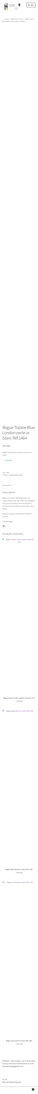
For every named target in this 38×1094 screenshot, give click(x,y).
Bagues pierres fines (17, 19)
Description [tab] (6, 485)
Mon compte (6, 1090)
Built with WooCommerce (11, 1082)
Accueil (6, 19)
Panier (29, 1088)
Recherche (19, 1090)
